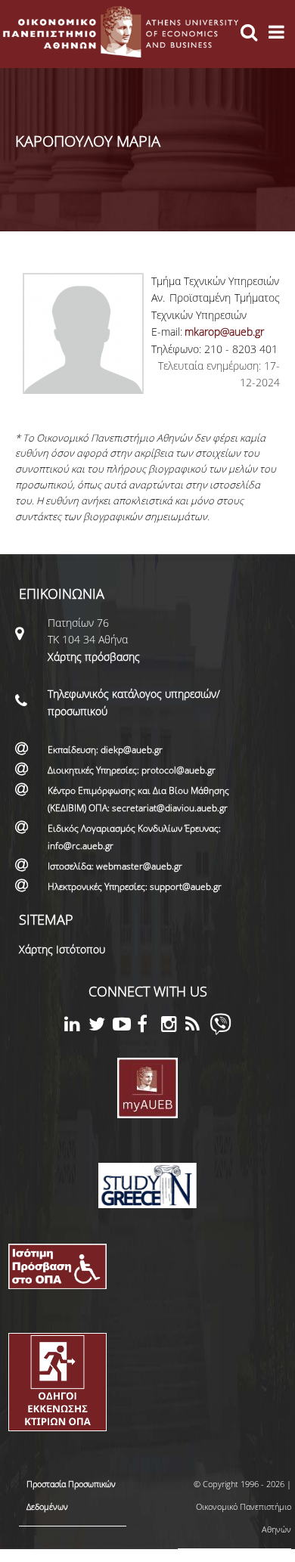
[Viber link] (220, 1031)
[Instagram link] (173, 1026)
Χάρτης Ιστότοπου (62, 949)
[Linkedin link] (76, 1026)
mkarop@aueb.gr (224, 331)
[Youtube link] (125, 1026)
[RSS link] (197, 1026)
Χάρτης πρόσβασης (94, 656)
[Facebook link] (149, 1026)
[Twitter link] (100, 1026)
